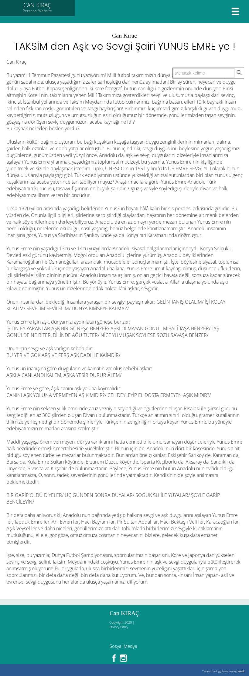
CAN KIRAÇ (37, 7)
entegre (237, 671)
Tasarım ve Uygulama (215, 671)
